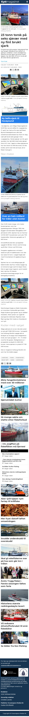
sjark (12, 360)
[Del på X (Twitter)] (13, 70)
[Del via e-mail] (18, 70)
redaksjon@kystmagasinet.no (11, 665)
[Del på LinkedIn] (15, 70)
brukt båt (5, 360)
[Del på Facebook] (11, 70)
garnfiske (19, 360)
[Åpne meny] (27, 2)
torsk (12, 357)
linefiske (5, 357)
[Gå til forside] (12, 2)
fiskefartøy (20, 357)
